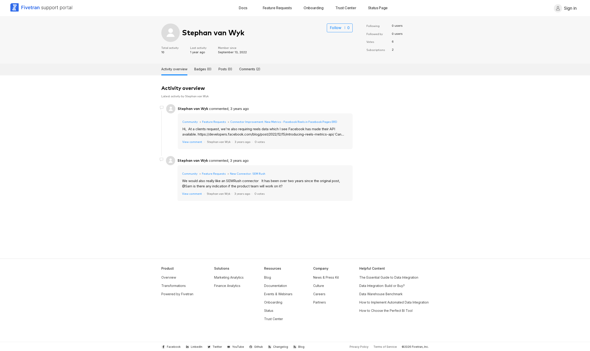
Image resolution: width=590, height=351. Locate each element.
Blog (267, 277)
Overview (168, 277)
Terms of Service (385, 346)
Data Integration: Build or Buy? (382, 286)
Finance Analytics (227, 286)
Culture (318, 286)
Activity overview (174, 69)
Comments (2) (249, 69)
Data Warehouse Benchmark (381, 294)
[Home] (41, 8)
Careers (319, 294)
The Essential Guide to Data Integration (388, 277)
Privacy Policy (359, 346)
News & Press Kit (326, 277)
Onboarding (273, 302)
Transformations (173, 286)
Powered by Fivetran (177, 294)
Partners (319, 302)
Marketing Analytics (229, 277)
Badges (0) (203, 69)
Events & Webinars (278, 294)
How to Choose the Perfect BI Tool (386, 311)
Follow (335, 27)
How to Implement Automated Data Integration (394, 302)
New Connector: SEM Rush (247, 173)
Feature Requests (214, 122)
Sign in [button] (570, 8)
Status (268, 311)
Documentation (275, 286)
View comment (192, 142)
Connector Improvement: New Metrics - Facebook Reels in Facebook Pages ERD (283, 122)
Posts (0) (225, 69)
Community (190, 122)
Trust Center (273, 319)
